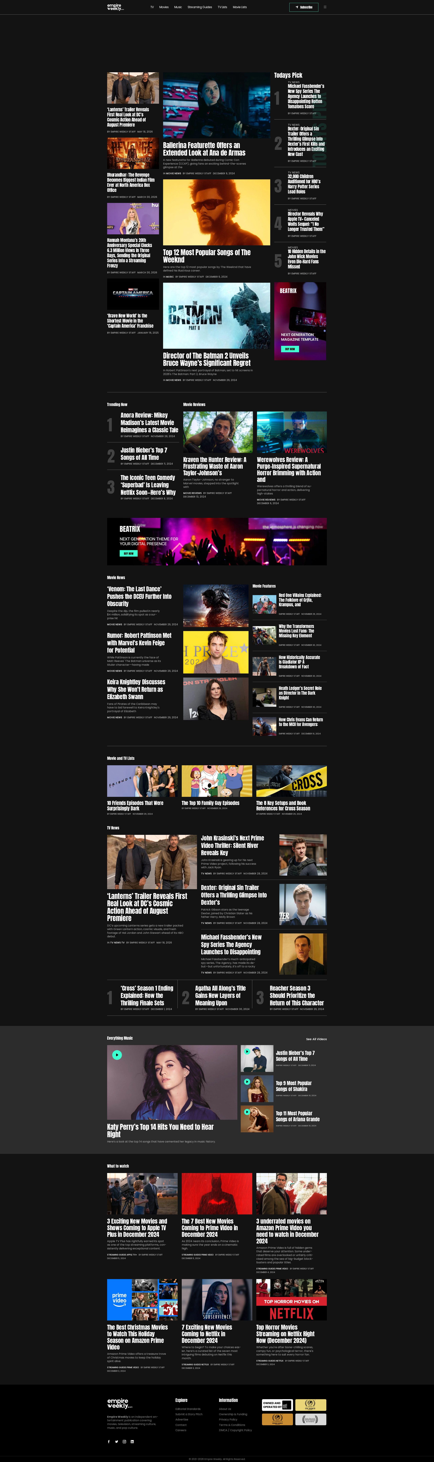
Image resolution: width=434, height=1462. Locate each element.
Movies (164, 7)
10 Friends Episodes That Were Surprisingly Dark (135, 805)
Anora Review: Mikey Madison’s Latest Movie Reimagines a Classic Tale (149, 422)
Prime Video (207, 1254)
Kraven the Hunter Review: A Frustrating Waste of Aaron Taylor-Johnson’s (214, 466)
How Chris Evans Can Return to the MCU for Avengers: (301, 722)
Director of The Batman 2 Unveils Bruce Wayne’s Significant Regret (206, 359)
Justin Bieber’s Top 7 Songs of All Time (144, 453)
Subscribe (306, 7)
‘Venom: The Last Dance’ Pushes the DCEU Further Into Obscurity (139, 596)
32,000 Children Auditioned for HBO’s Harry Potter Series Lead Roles (304, 184)
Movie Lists (240, 7)
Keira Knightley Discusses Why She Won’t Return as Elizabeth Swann (136, 689)
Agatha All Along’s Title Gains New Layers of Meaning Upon (220, 996)
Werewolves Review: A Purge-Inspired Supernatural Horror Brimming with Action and (289, 469)
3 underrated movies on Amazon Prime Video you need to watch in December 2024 (287, 1231)
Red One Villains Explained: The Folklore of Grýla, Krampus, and (300, 600)
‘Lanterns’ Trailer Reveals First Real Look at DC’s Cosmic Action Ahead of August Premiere (128, 117)
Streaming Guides (200, 7)
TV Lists (222, 7)
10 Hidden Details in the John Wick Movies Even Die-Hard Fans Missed (307, 259)
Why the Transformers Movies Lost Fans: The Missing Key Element (296, 631)
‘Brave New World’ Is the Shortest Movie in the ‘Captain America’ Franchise (130, 321)
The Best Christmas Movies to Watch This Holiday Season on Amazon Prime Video (137, 1337)
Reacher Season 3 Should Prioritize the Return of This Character (297, 996)
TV (152, 7)
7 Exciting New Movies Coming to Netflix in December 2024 (207, 1334)
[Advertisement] (217, 43)
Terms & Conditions (232, 1425)
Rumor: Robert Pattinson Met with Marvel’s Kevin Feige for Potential (139, 643)
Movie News (173, 173)
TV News (294, 82)
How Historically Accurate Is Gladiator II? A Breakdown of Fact (299, 662)
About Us (225, 1409)
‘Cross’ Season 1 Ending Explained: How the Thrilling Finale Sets (147, 996)
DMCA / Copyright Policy (235, 1430)
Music (178, 7)
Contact (181, 1425)
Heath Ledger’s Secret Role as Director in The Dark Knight (300, 693)
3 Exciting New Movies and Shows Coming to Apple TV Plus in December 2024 (137, 1228)
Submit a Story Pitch (188, 1414)
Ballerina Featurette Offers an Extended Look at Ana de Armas (204, 149)
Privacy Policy (228, 1419)
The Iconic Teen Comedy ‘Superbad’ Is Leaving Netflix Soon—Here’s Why (148, 485)
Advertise (181, 1419)
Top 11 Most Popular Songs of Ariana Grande (298, 1116)
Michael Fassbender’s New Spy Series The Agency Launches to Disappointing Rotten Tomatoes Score (306, 96)
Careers (180, 1430)
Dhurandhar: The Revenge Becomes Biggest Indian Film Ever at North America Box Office (130, 182)
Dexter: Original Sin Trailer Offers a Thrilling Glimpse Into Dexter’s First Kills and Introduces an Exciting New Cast (306, 141)
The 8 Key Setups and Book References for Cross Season (283, 805)
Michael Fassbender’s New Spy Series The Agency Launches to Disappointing (231, 944)
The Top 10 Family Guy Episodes (210, 803)
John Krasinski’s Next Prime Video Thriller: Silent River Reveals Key (232, 845)
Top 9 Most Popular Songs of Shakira (294, 1086)
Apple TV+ (132, 1254)
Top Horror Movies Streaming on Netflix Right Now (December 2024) (285, 1334)
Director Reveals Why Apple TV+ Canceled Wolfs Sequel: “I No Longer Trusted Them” (306, 221)
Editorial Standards (188, 1409)
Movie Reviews (192, 493)
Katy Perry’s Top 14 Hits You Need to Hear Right (160, 1130)
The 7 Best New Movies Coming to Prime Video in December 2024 (210, 1228)
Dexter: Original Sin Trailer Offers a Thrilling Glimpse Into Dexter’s (234, 895)
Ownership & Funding (233, 1414)
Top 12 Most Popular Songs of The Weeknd (207, 256)
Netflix (205, 1364)
